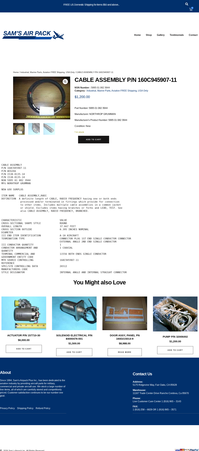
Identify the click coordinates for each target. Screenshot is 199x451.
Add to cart (93, 140)
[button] (186, 4)
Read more (124, 352)
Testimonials (177, 35)
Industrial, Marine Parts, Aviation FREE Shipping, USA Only (47, 72)
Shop (149, 35)
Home (137, 35)
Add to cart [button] (23, 349)
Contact (193, 35)
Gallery (161, 35)
